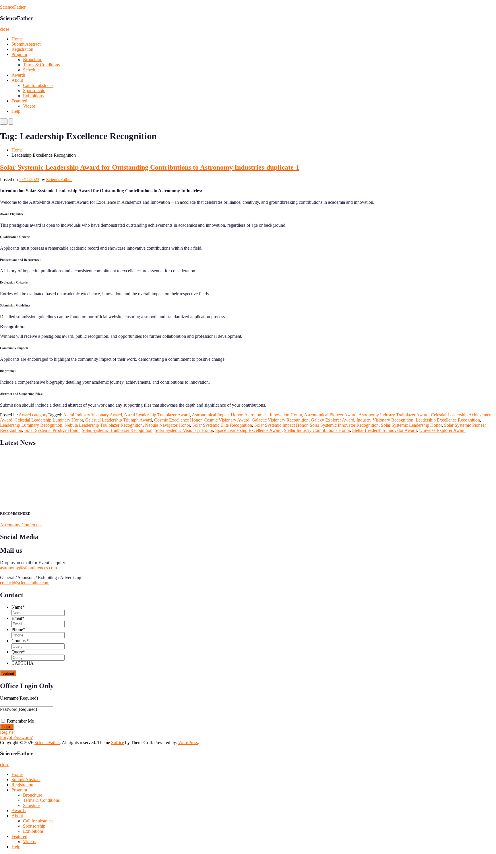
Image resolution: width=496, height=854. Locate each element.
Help (15, 111)
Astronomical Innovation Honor (273, 414)
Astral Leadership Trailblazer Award (157, 414)
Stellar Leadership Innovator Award (384, 430)
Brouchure (32, 59)
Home (17, 38)
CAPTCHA (22, 663)
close (4, 29)
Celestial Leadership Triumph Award (118, 420)
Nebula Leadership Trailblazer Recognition (104, 425)
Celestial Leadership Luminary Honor (49, 420)
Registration (22, 49)
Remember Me (20, 721)
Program (19, 54)
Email (17, 618)
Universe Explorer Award (442, 430)
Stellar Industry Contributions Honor (317, 430)
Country (20, 640)
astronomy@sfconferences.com (28, 567)
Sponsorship (34, 90)
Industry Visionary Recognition (384, 420)
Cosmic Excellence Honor (178, 420)
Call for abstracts (38, 85)
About (17, 80)
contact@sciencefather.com (24, 582)
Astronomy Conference (21, 524)
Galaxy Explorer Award (332, 420)
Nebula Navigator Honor (167, 425)
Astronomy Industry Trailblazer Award (394, 414)
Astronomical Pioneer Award (330, 414)
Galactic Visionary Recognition (280, 420)
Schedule (31, 69)
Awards (18, 75)
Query (18, 651)
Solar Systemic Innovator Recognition (344, 425)
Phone (18, 629)
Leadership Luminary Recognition (31, 425)
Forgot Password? (16, 737)
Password (18, 709)
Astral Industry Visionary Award (92, 414)
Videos (29, 106)
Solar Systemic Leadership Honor (411, 425)
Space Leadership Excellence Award (248, 430)
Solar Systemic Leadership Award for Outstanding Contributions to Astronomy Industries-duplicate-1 (149, 167)
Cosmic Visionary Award (226, 420)
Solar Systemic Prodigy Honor (52, 430)
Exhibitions (33, 95)
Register (7, 732)
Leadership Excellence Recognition (448, 420)
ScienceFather (13, 7)
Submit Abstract (25, 44)
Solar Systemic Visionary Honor (184, 430)
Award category (33, 414)
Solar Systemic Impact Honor (280, 425)
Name (18, 607)
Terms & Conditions (41, 64)
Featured (19, 100)
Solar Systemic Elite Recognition (222, 425)
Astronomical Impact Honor (217, 414)
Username (19, 698)
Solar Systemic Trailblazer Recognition (117, 430)
